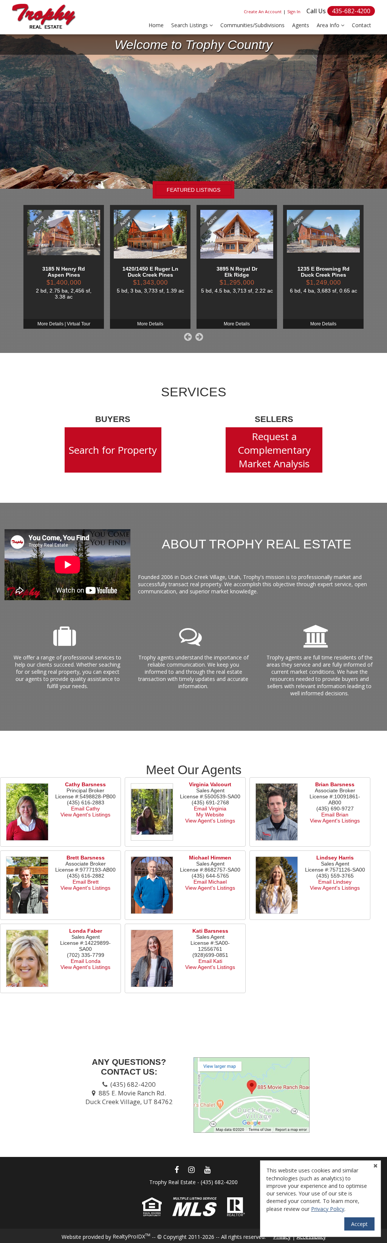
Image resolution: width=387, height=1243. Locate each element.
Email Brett (86, 882)
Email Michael (210, 882)
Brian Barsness (334, 784)
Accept (359, 1224)
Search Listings (190, 25)
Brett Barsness (86, 858)
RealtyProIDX (131, 1236)
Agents (300, 25)
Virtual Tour (78, 324)
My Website (210, 815)
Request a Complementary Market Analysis (274, 450)
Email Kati (210, 961)
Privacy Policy (327, 1208)
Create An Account (263, 11)
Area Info (329, 25)
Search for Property (113, 450)
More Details (50, 324)
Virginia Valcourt (210, 784)
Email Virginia (210, 809)
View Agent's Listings (85, 815)
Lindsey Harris (335, 858)
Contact (361, 25)
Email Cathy (85, 809)
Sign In (293, 11)
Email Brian (334, 815)
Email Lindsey (334, 882)
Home (156, 25)
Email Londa (86, 961)
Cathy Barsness (85, 784)
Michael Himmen (210, 858)
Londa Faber (85, 931)
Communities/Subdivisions (252, 25)
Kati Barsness (210, 931)
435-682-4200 (351, 11)
